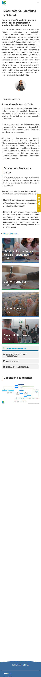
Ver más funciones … (11, 233)
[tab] (20, 348)
